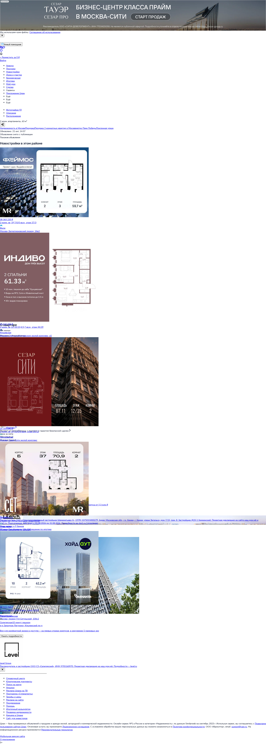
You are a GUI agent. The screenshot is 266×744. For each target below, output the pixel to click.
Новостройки (13, 71)
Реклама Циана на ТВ (17, 690)
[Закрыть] (2, 35)
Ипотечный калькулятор (18, 709)
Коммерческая (13, 77)
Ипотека (10, 80)
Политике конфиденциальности (189, 726)
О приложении (7, 739)
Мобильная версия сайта (12, 736)
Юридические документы (19, 681)
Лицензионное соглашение (75, 726)
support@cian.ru (239, 726)
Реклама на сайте (15, 699)
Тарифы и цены (13, 696)
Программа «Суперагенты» (19, 693)
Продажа (10, 68)
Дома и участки (14, 74)
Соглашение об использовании (44, 32)
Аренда (10, 65)
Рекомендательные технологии (57, 729)
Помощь (10, 706)
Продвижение (13, 702)
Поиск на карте (13, 684)
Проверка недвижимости (18, 712)
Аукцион (10, 687)
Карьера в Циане (14, 715)
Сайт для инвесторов (16, 718)
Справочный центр (15, 678)
